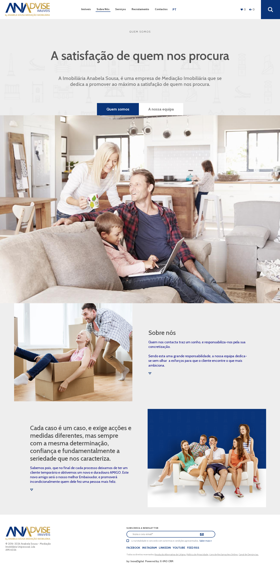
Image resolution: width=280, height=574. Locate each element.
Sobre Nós (103, 9)
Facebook (133, 547)
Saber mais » (205, 540)
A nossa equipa (161, 109)
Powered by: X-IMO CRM (158, 561)
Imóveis (86, 9)
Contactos (161, 9)
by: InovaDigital (135, 561)
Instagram (149, 547)
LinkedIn (165, 547)
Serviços (120, 9)
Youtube (179, 547)
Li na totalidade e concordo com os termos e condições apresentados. (164, 540)
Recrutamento (140, 9)
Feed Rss (193, 547)
